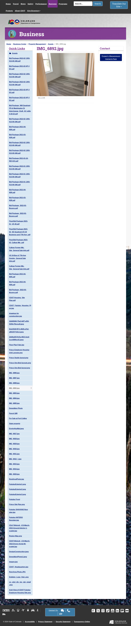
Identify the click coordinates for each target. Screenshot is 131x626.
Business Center (19, 44)
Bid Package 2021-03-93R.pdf (17, 136)
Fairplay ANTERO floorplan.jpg (16, 519)
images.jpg (13, 562)
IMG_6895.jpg (14, 403)
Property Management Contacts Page (111, 57)
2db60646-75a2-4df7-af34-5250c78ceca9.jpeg (19, 322)
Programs (63, 4)
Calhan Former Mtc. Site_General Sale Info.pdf (19, 249)
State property (14, 423)
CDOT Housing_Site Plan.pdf (17, 299)
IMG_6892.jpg (14, 388)
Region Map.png (15, 536)
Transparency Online (82, 622)
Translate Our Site (119, 5)
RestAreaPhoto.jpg (16, 479)
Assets (50, 44)
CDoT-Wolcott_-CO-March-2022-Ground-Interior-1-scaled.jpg (19, 528)
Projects (9, 11)
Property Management (37, 44)
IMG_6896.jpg (14, 373)
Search (98, 3)
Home (8, 4)
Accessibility (30, 622)
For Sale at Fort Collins (18, 418)
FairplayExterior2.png (17, 489)
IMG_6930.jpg (14, 449)
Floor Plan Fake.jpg (16, 345)
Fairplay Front (14, 499)
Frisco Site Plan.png (17, 504)
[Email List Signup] (122, 610)
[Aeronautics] (23, 610)
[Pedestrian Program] (37, 610)
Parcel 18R (13, 413)
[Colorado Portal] (118, 621)
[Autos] (32, 610)
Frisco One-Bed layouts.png (20, 363)
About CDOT (20, 11)
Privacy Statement (45, 622)
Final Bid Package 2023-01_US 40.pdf (18, 222)
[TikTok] (107, 610)
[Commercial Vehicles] (3, 614)
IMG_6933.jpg (14, 464)
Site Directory (33, 11)
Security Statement (63, 622)
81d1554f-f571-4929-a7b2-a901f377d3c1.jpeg (19, 330)
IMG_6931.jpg (14, 454)
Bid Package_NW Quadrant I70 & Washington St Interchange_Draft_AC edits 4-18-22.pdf (20, 110)
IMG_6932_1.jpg (15, 459)
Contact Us (53, 610)
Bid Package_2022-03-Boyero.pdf (17, 207)
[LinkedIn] (117, 610)
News (23, 4)
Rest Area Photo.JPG (17, 572)
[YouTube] (112, 610)
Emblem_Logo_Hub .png (19, 577)
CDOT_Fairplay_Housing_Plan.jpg (20, 307)
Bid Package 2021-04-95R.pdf (17, 128)
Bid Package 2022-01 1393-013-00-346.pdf (19, 167)
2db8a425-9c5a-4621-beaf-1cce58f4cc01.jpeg (19, 338)
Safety (30, 4)
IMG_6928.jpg (14, 439)
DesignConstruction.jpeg (19, 551)
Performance (41, 4)
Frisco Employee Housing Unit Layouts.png (19, 351)
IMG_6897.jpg (14, 378)
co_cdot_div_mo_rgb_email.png (20, 583)
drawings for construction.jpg (15, 315)
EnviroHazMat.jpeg (16, 428)
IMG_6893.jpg (14, 393)
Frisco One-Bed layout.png (19, 368)
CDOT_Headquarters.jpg (18, 567)
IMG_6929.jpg (14, 444)
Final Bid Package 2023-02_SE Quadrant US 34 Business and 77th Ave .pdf (19, 232)
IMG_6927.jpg (14, 434)
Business (53, 4)
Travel (16, 4)
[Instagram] (103, 610)
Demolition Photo (16, 408)
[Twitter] (98, 610)
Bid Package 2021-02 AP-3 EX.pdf (19, 67)
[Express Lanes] (6, 610)
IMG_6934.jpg (14, 469)
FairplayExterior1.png (17, 484)
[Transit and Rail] (18, 610)
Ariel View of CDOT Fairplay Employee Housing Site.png (20, 591)
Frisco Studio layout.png (18, 358)
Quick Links (17, 48)
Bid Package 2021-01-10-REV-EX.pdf (18, 159)
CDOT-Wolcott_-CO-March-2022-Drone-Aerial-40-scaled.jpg (19, 543)
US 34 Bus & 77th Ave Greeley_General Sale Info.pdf (17, 258)
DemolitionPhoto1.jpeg (18, 557)
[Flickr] (127, 610)
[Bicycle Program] (13, 610)
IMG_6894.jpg (14, 398)
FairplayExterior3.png (17, 494)
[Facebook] (93, 610)
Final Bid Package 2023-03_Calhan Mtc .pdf (18, 241)
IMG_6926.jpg (14, 474)
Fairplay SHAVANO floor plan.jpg (18, 511)
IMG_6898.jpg (14, 383)
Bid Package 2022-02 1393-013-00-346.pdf (19, 59)
